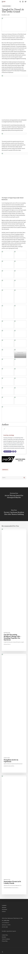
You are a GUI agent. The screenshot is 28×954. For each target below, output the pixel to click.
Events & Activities (6, 6)
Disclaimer (4, 937)
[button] (25, 1)
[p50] (14, 463)
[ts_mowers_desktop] (14, 134)
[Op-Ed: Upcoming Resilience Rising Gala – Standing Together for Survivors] (14, 589)
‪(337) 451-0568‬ (5, 927)
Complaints (4, 905)
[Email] (15, 451)
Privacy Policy (5, 941)
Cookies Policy (5, 935)
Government (4, 909)
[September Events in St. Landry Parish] (14, 834)
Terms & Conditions (6, 939)
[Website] (13, 451)
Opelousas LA (5, 469)
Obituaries (4, 907)
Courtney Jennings (8, 435)
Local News (7, 777)
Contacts (4, 911)
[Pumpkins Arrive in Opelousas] (14, 713)
